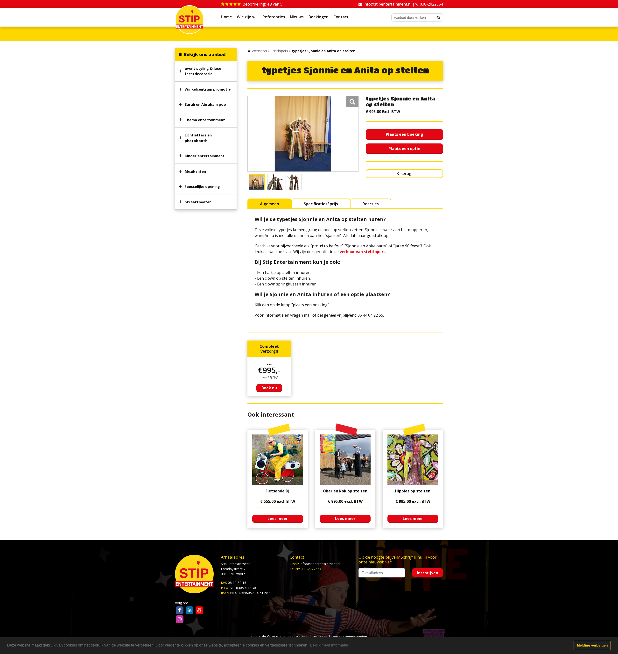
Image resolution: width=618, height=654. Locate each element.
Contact (341, 17)
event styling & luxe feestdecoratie (203, 71)
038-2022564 (431, 4)
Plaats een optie (404, 148)
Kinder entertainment (205, 155)
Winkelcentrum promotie (208, 89)
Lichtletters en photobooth (198, 138)
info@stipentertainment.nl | (389, 4)
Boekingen (319, 17)
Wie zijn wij (247, 17)
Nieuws (297, 17)
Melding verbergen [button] (592, 645)
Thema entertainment (205, 119)
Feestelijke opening (202, 186)
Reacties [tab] (371, 203)
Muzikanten (195, 171)
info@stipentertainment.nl (320, 564)
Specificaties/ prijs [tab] (321, 203)
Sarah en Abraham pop (205, 104)
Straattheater (198, 201)
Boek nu (269, 388)
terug (406, 173)
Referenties (273, 17)
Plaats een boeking (404, 134)
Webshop (259, 51)
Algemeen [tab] (269, 203)
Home (226, 17)
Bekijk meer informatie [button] (329, 645)
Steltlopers (279, 51)
